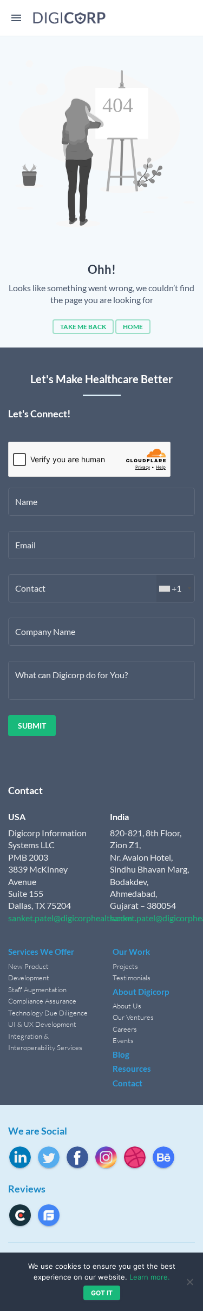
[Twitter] (49, 1157)
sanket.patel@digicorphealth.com (70, 918)
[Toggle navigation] (16, 18)
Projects (125, 966)
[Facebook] (77, 1157)
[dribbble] (135, 1157)
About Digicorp (141, 992)
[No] (189, 1281)
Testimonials (131, 977)
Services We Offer (41, 951)
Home (133, 327)
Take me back (83, 327)
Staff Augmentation (37, 989)
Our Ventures (133, 1017)
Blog (121, 1054)
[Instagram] (106, 1157)
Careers (125, 1029)
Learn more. (149, 1277)
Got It (102, 1293)
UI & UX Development (42, 1024)
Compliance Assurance (42, 1001)
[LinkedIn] (20, 1157)
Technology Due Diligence (48, 1012)
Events (123, 1040)
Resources (132, 1068)
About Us (127, 1005)
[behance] (163, 1157)
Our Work (131, 951)
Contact (127, 1083)
